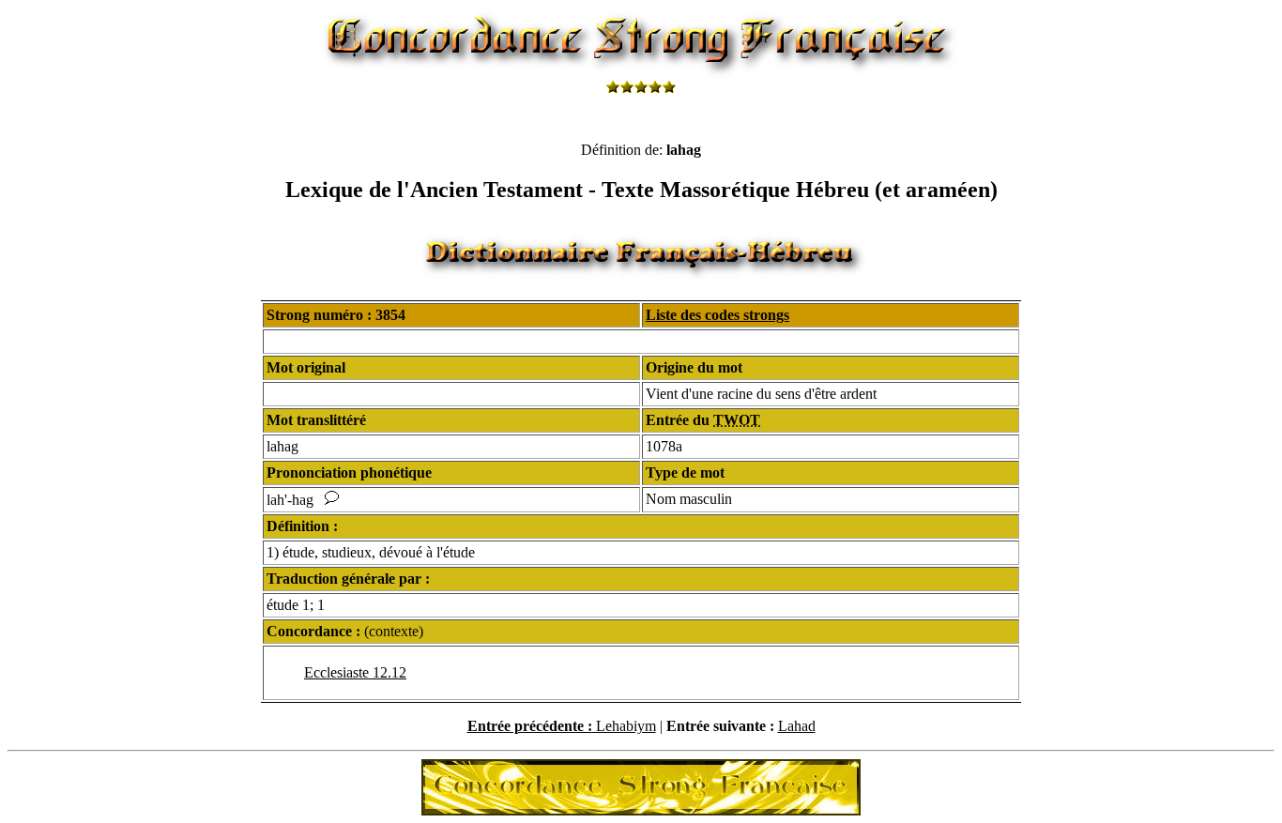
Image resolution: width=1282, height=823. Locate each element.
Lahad (797, 726)
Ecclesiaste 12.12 (355, 672)
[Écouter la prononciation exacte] (332, 500)
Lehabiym (626, 726)
